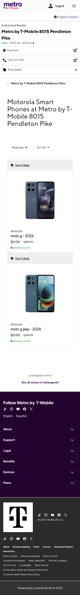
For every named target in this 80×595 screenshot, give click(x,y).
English (62, 17)
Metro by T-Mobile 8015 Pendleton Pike (37, 83)
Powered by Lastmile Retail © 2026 (40, 588)
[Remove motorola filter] (26, 147)
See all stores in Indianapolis (40, 382)
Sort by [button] (41, 147)
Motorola (17, 147)
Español (73, 17)
